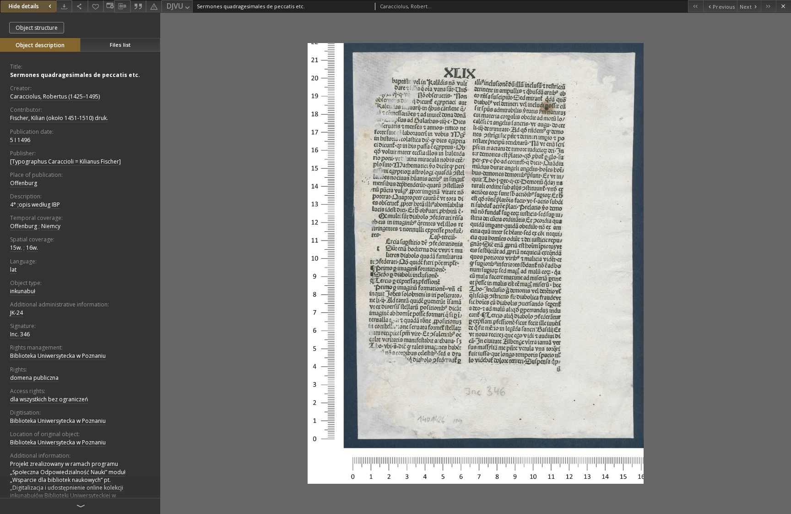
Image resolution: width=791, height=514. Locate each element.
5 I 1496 (20, 140)
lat (13, 269)
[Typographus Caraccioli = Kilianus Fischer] (65, 161)
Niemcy (50, 226)
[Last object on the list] (768, 6)
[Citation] (138, 6)
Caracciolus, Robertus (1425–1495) (55, 96)
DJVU (175, 6)
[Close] (783, 6)
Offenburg (23, 183)
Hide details (24, 6)
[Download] (64, 6)
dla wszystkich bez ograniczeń (49, 399)
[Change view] (108, 6)
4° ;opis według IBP (35, 204)
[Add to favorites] (95, 6)
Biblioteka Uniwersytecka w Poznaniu (58, 356)
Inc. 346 (20, 334)
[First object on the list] (695, 6)
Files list (120, 44)
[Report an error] (154, 6)
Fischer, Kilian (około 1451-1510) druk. (59, 118)
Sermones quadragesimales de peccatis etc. (75, 75)
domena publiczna (34, 378)
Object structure (37, 28)
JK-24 (16, 313)
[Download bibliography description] (122, 6)
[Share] (79, 6)
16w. (32, 248)
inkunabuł (22, 291)
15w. (16, 248)
